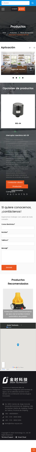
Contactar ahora (15, 182)
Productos (13, 33)
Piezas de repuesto (26, 33)
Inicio (5, 33)
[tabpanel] (18, 63)
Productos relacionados (17, 186)
